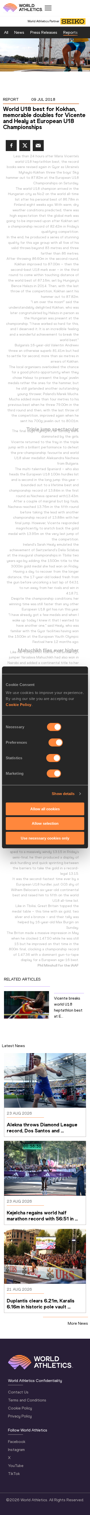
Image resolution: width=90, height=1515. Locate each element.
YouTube (16, 1465)
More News (78, 1323)
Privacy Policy (20, 1416)
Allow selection (45, 823)
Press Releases (43, 32)
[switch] (55, 742)
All (6, 32)
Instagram (16, 1449)
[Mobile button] (48, 8)
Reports (70, 32)
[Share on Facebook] (11, 145)
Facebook (16, 1441)
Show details (63, 794)
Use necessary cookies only (45, 838)
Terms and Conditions (27, 1400)
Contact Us (18, 1392)
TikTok (14, 1473)
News (19, 32)
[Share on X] (24, 145)
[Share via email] (38, 145)
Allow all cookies (45, 809)
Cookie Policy (19, 704)
